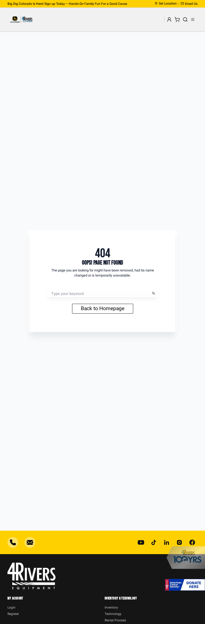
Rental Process (115, 620)
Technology (113, 613)
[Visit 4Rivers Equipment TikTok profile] (153, 542)
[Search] (185, 19)
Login (11, 607)
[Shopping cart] (177, 19)
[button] (189, 3)
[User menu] (169, 19)
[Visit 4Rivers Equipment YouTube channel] (141, 542)
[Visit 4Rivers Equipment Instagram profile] (179, 542)
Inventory (111, 607)
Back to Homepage (102, 308)
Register (13, 613)
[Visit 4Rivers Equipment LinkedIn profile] (166, 542)
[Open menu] (192, 19)
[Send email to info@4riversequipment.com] (30, 542)
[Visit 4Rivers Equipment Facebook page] (192, 542)
